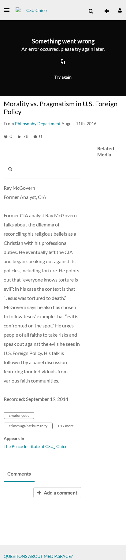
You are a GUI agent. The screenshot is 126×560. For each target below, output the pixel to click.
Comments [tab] (19, 473)
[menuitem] (90, 11)
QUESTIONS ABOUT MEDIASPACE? (38, 556)
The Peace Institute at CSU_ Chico (36, 446)
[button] (8, 10)
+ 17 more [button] (65, 426)
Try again (63, 77)
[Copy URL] (63, 62)
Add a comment (60, 492)
